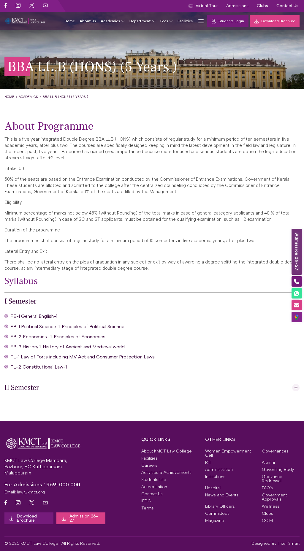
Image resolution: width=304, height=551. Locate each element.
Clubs (267, 514)
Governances (275, 451)
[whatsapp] (297, 293)
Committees (217, 514)
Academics (110, 21)
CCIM (267, 521)
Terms (147, 508)
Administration (219, 470)
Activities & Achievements (166, 473)
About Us (88, 21)
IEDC (146, 501)
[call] (297, 281)
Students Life (153, 480)
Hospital (213, 488)
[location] (297, 317)
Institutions (215, 477)
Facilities (185, 21)
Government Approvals (274, 497)
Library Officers (220, 506)
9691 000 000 (63, 484)
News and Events (221, 495)
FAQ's (267, 488)
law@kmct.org (31, 492)
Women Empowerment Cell (228, 453)
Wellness (270, 506)
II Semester (21, 387)
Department (140, 21)
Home (70, 21)
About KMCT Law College (166, 451)
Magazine (214, 521)
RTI (208, 463)
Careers (149, 465)
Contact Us (152, 494)
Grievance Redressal (272, 479)
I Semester (20, 301)
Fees (164, 21)
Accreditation (154, 487)
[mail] (297, 305)
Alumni (268, 463)
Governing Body (278, 470)
